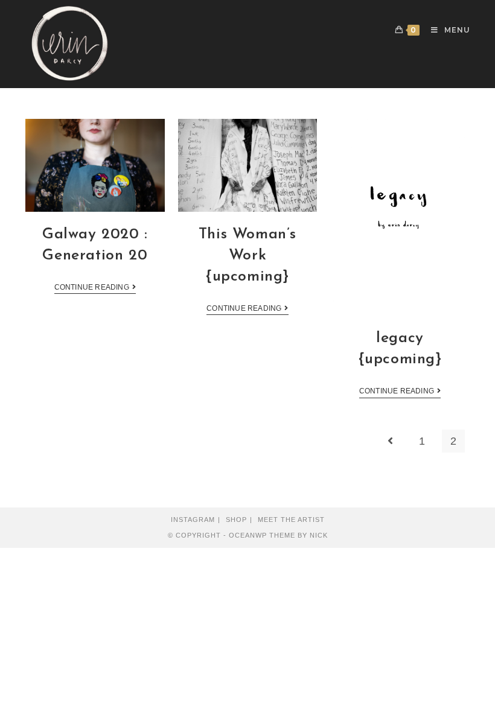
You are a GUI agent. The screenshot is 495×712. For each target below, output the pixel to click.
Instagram (193, 519)
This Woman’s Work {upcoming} (247, 255)
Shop (236, 519)
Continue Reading (91, 287)
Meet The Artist (291, 519)
